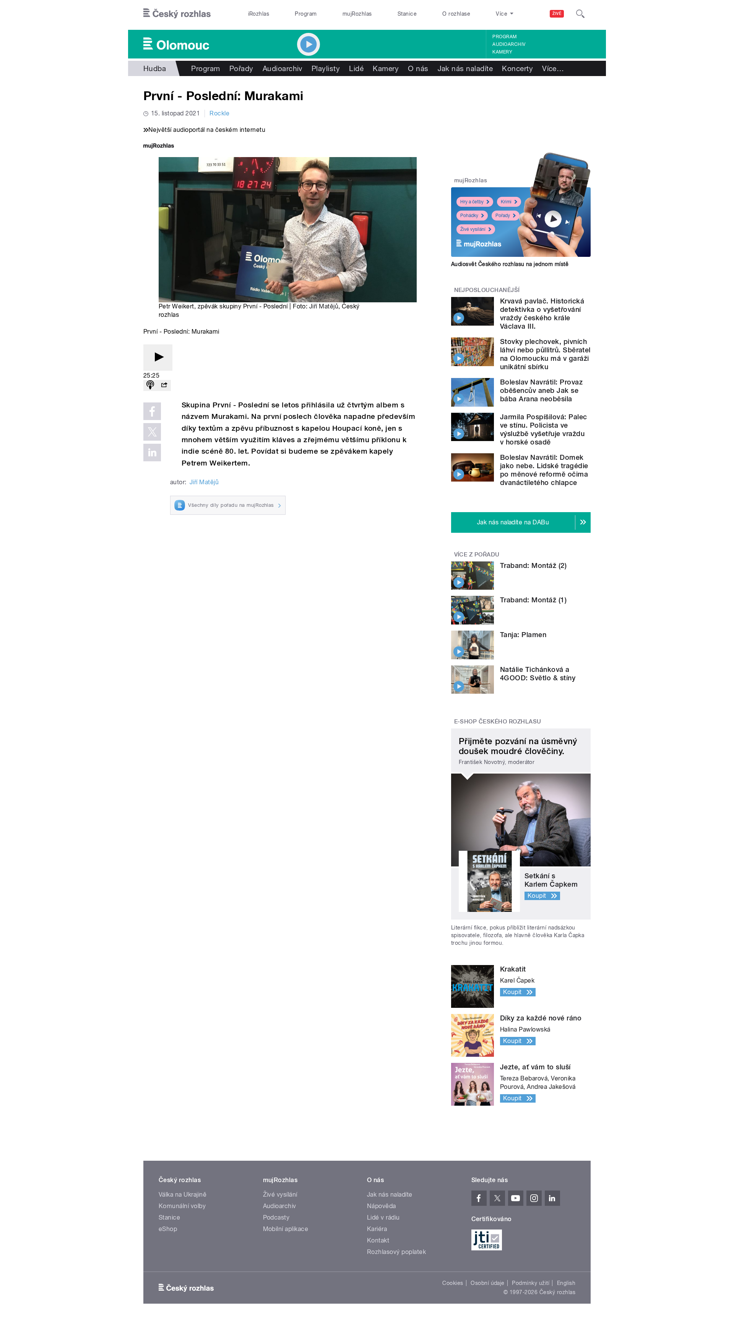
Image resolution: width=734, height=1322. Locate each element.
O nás (418, 68)
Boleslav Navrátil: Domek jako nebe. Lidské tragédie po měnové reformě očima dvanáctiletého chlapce (544, 470)
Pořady (241, 68)
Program (306, 14)
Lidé (356, 68)
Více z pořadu (477, 554)
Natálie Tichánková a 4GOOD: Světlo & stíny (537, 673)
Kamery (502, 52)
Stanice (407, 14)
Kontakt (378, 1240)
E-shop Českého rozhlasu (497, 721)
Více (553, 68)
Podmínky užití (530, 1283)
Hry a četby (472, 201)
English (566, 1283)
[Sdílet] (164, 385)
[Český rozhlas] (177, 14)
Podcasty (276, 1217)
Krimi (506, 201)
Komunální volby (182, 1206)
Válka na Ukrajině (182, 1194)
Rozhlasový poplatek (396, 1251)
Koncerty (517, 68)
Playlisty (326, 68)
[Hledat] (580, 14)
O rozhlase (456, 14)
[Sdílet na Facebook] (152, 411)
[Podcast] (150, 385)
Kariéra (377, 1229)
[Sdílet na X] (152, 432)
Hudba (154, 68)
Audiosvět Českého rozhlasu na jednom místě (509, 264)
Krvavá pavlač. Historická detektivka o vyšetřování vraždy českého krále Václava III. (542, 313)
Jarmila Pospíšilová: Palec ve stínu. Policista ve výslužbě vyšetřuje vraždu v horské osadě (543, 429)
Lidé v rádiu (383, 1217)
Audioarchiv (508, 44)
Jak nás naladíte (465, 68)
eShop (168, 1229)
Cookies (452, 1283)
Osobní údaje (488, 1283)
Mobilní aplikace (286, 1229)
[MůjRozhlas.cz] (158, 146)
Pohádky (469, 215)
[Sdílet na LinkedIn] (152, 452)
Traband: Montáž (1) (533, 600)
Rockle (219, 113)
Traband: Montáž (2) (533, 565)
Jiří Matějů (323, 306)
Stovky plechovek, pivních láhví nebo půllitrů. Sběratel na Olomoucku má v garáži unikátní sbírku (545, 354)
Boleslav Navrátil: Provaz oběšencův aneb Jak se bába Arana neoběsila (541, 390)
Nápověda (381, 1206)
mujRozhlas (357, 14)
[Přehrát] (157, 357)
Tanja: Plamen (523, 635)
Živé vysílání (473, 229)
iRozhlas (259, 14)
